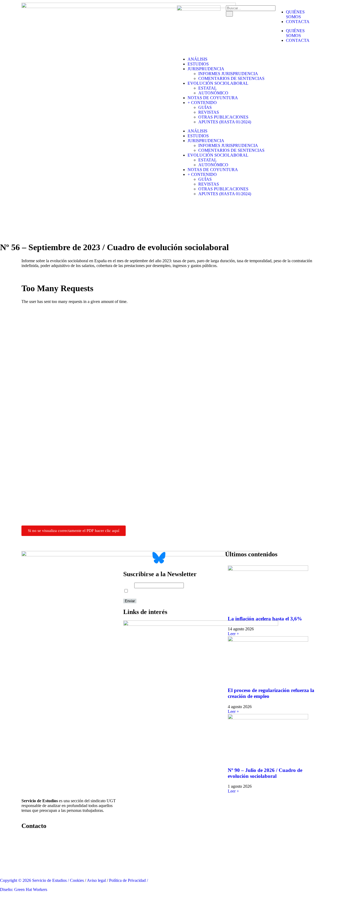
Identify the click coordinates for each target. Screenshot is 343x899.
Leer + (233, 633)
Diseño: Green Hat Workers (23, 889)
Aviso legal (96, 880)
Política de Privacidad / (128, 880)
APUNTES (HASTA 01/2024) (224, 122)
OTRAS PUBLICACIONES (223, 117)
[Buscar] (229, 14)
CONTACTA (298, 21)
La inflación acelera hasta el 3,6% (265, 618)
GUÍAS (205, 107)
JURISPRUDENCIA (206, 68)
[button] (1, 541)
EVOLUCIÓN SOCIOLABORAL (218, 83)
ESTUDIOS (198, 64)
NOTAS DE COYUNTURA (213, 97)
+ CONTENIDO (202, 102)
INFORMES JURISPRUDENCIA (228, 73)
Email (128, 585)
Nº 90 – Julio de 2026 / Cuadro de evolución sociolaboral (265, 773)
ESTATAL (207, 88)
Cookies (77, 880)
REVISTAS (208, 112)
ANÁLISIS (197, 59)
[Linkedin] (198, 24)
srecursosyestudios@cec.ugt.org (48, 864)
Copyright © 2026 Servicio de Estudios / (35, 880)
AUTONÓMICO (213, 93)
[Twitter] (183, 24)
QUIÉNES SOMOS (295, 14)
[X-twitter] (130, 557)
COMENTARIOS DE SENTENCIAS (231, 78)
